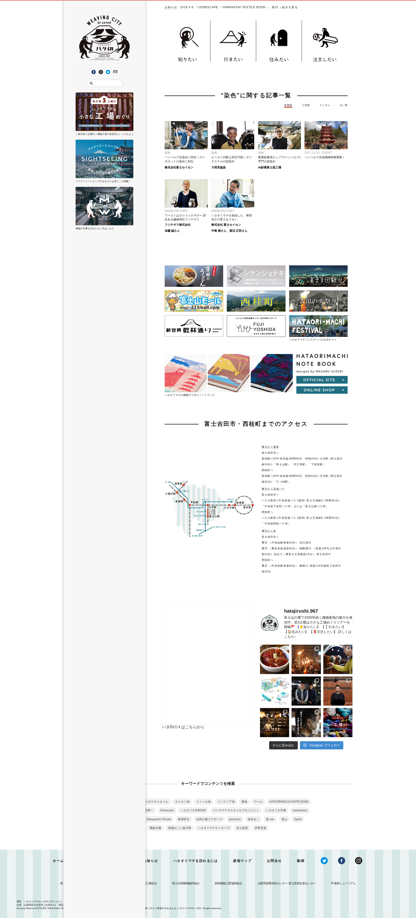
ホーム (58, 861)
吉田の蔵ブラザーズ (209, 819)
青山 (284, 819)
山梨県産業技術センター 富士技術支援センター (287, 883)
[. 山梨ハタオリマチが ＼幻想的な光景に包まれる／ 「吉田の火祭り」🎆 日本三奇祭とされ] (306, 659)
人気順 (306, 105)
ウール (258, 801)
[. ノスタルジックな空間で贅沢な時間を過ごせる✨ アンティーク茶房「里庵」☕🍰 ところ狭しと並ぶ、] (274, 722)
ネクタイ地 (182, 801)
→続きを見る (288, 7)
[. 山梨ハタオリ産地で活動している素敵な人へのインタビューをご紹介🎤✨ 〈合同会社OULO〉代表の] (337, 691)
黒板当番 (155, 828)
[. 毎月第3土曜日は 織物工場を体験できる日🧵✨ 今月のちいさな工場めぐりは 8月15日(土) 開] (337, 722)
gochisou (235, 819)
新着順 (288, 105)
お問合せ (274, 861)
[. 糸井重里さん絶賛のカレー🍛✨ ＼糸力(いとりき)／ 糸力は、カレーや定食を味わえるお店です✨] (274, 659)
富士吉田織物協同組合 (186, 883)
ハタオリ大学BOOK (193, 810)
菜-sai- (270, 819)
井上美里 (242, 828)
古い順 (344, 105)
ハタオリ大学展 (276, 810)
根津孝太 (183, 819)
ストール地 (203, 801)
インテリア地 (226, 801)
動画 (301, 861)
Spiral (298, 819)
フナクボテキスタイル (153, 801)
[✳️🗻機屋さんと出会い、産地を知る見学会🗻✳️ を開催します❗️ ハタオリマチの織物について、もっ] (306, 722)
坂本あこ (253, 819)
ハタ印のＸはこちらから (183, 727)
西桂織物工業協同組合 (228, 883)
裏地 (244, 801)
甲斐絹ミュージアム (343, 883)
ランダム (324, 105)
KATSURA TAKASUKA (47, 908)
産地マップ (242, 861)
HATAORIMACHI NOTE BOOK (289, 801)
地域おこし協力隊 (179, 828)
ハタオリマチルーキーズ (214, 828)
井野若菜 (260, 828)
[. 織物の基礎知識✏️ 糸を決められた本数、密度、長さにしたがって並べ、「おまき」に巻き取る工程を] (274, 691)
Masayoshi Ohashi (159, 819)
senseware (300, 810)
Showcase (167, 810)
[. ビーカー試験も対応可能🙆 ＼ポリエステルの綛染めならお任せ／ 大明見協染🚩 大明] (337, 659)
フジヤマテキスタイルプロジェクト (236, 810)
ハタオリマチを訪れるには (195, 861)
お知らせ (171, 7)
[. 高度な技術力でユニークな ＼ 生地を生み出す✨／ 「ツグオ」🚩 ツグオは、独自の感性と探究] (306, 691)
